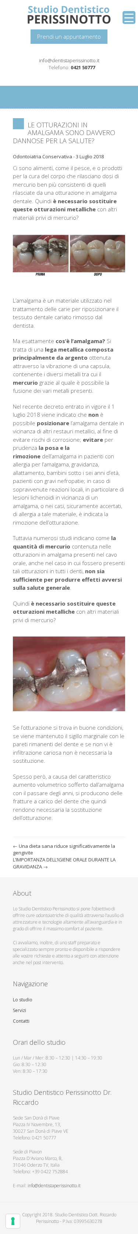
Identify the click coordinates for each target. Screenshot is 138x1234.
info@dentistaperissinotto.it (69, 60)
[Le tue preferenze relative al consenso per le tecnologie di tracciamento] (13, 1221)
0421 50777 (83, 67)
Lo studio (22, 1000)
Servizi (19, 1010)
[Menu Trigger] (129, 17)
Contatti (21, 1021)
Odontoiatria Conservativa (42, 156)
